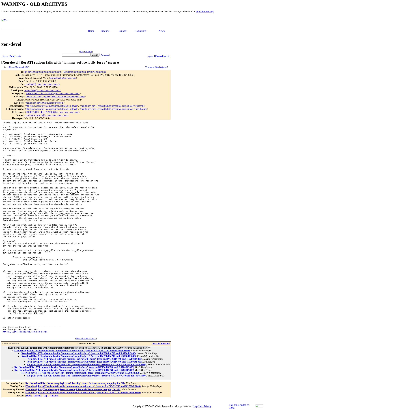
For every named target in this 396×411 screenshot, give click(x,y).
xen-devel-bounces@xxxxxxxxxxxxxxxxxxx (46, 115)
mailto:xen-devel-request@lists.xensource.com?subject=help (55, 96)
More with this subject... (86, 338)
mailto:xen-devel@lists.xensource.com (44, 102)
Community (140, 31)
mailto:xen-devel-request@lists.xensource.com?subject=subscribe (113, 106)
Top (81, 51)
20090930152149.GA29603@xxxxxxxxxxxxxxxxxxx (53, 93)
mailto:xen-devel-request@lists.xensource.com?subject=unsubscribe (114, 109)
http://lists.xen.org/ (205, 11)
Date (11, 56)
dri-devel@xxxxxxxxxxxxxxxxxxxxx (42, 71)
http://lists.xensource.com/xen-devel (25, 332)
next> (18, 56)
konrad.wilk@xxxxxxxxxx (63, 78)
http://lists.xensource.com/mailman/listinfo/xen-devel (51, 106)
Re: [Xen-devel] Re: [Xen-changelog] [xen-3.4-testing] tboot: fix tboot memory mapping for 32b (75, 383)
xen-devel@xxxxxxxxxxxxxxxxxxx (42, 84)
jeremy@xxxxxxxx (96, 71)
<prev (5, 56)
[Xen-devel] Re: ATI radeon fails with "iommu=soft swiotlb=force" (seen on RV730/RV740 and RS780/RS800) (72, 350)
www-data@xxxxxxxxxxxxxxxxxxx (42, 90)
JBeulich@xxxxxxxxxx (74, 71)
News (162, 31)
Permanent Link (152, 67)
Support (122, 31)
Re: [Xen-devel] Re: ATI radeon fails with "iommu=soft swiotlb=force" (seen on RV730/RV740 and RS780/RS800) (86, 364)
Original (163, 67)
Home (91, 31)
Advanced (105, 55)
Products (105, 31)
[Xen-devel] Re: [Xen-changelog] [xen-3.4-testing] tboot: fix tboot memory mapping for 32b (72, 389)
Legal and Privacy (202, 406)
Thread (159, 56)
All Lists (88, 51)
